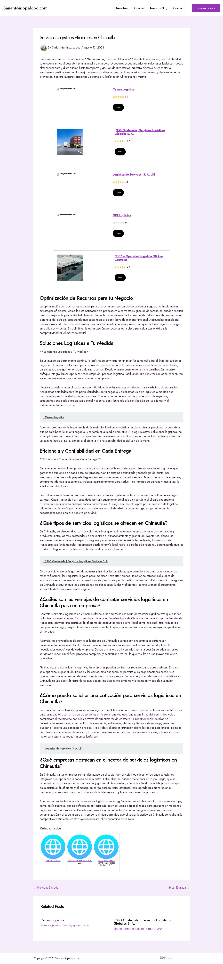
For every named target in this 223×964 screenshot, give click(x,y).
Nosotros (122, 8)
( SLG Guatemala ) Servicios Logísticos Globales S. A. (140, 132)
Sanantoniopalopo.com (25, 8)
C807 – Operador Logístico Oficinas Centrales (139, 258)
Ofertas (139, 8)
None (118, 107)
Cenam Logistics (123, 89)
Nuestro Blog (158, 8)
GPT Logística (122, 215)
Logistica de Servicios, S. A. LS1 (134, 174)
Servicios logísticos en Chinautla (55, 925)
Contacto (179, 8)
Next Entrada (179, 887)
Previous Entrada (45, 887)
